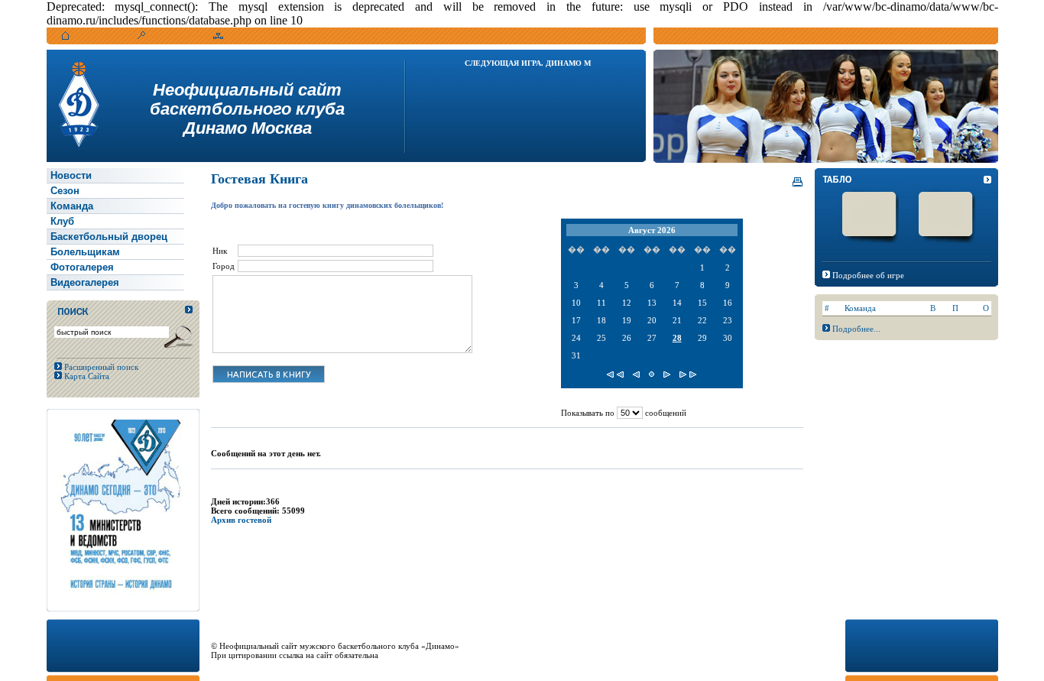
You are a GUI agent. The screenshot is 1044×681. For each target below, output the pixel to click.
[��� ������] (687, 374)
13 (652, 302)
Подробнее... (856, 328)
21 (677, 320)
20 (652, 320)
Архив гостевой (241, 519)
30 (727, 337)
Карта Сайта (85, 376)
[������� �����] (651, 374)
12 (626, 302)
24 (576, 337)
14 (677, 302)
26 (626, 337)
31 (576, 355)
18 (601, 320)
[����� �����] (636, 374)
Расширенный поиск (100, 366)
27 (652, 337)
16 (727, 302)
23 (727, 320)
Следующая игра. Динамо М (528, 63)
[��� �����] (615, 374)
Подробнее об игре (868, 275)
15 (702, 302)
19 (626, 320)
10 (576, 302)
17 (576, 320)
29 (702, 337)
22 (702, 320)
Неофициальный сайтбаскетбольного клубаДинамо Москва (247, 109)
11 (601, 302)
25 (601, 337)
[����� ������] (666, 374)
